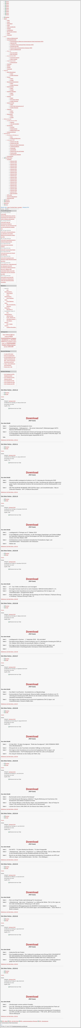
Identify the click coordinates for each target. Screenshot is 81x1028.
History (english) (13, 59)
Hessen (8, 77)
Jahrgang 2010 (13, 187)
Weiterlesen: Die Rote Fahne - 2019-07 (9, 704)
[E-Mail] (6, 394)
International (9, 23)
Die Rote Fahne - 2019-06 (9, 708)
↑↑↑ (1, 1024)
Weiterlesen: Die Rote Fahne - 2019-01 (9, 1016)
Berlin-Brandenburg (11, 72)
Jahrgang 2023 (13, 166)
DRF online (9, 195)
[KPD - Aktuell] (4, 1021)
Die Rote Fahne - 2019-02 (9, 916)
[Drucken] (6, 392)
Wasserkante (10, 114)
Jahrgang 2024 (13, 164)
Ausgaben (9, 159)
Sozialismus (5, 340)
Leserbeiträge (10, 30)
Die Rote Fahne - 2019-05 (9, 761)
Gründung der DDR (14, 143)
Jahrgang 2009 (13, 188)
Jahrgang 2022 (13, 167)
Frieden (4, 345)
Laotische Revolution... (11, 327)
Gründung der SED (14, 141)
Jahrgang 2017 (13, 175)
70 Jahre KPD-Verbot (8, 354)
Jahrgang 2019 (13, 172)
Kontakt (11, 80)
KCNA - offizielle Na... (11, 317)
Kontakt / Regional (14, 75)
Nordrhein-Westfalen (11, 91)
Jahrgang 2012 (13, 183)
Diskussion (9, 35)
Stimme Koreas (10, 316)
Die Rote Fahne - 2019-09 (9, 550)
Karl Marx (12, 127)
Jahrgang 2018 (13, 174)
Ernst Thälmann (6, 334)
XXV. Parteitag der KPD (9, 380)
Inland (8, 22)
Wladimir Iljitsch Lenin (15, 130)
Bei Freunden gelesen (12, 31)
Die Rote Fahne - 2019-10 (9, 496)
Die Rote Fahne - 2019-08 (9, 603)
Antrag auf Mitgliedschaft (12, 38)
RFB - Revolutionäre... (11, 304)
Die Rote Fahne (13, 207)
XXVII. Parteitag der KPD (9, 382)
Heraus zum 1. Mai (8, 367)
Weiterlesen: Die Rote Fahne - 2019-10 (9, 546)
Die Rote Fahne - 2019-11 (9, 444)
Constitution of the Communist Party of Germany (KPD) (22, 44)
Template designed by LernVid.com (19, 1026)
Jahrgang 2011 (13, 185)
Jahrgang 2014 (13, 180)
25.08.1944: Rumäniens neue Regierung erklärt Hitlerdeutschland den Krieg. (8, 259)
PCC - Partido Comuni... (8, 325)
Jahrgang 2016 (13, 177)
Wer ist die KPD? (13, 52)
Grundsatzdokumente (11, 39)
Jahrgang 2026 (13, 161)
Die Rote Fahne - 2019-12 (9, 390)
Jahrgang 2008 (13, 190)
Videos (8, 33)
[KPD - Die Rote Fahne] (13, 1021)
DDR (11, 334)
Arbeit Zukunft (9, 293)
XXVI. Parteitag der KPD (9, 384)
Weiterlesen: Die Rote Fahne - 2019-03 (9, 912)
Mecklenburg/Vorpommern (12, 81)
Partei (8, 20)
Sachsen (9, 96)
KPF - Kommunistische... (8, 291)
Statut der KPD (13, 43)
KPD (11, 336)
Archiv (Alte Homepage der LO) (17, 106)
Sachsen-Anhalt (10, 102)
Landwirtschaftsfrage (14, 146)
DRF (12, 346)
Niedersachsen (10, 86)
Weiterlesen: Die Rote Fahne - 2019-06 (9, 756)
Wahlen (8, 65)
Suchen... (3, 209)
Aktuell (11, 73)
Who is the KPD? (13, 54)
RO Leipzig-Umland (14, 99)
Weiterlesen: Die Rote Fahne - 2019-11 (9, 492)
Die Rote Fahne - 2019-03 (9, 864)
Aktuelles (12, 122)
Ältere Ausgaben (13, 193)
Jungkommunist (13, 62)
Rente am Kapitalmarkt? (9, 355)
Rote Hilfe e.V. (10, 309)
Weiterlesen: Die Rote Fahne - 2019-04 (9, 859)
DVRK (8, 25)
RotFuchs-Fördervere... (8, 307)
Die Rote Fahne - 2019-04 (9, 813)
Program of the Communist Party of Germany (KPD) (21, 47)
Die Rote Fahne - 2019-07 (9, 656)
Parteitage (9, 64)
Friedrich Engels (13, 128)
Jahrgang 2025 (13, 162)
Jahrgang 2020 (13, 170)
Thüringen (9, 109)
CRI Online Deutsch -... (11, 319)
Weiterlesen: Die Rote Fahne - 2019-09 (9, 599)
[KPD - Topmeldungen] (43, 1021)
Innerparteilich (10, 156)
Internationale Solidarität (15, 154)
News (11, 136)
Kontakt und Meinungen (15, 138)
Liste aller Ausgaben (14, 123)
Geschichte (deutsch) (14, 57)
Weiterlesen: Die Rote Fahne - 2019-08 (9, 651)
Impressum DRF (10, 198)
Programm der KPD (14, 46)
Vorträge (9, 28)
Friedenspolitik (13, 153)
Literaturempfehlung (11, 132)
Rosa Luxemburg (8, 341)
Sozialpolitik (12, 148)
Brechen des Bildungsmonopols (17, 145)
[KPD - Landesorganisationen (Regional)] (28, 1021)
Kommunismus (6, 338)
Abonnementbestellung (12, 196)
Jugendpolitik (13, 149)
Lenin (6, 343)
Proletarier (13, 338)
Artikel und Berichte (11, 26)
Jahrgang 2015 (13, 178)
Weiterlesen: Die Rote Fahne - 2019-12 (9, 440)
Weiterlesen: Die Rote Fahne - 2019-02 (9, 964)
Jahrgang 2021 (13, 169)
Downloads (9, 69)
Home (8, 207)
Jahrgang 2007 (13, 191)
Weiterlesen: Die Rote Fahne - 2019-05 (9, 809)
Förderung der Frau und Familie (17, 151)
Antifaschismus (11, 345)
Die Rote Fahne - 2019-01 (9, 968)
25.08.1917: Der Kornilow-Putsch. (8, 249)
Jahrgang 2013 (13, 182)
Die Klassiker (10, 125)
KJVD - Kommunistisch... (8, 295)
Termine (9, 67)
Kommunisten (11, 343)
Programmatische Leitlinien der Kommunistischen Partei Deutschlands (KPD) (26, 41)
